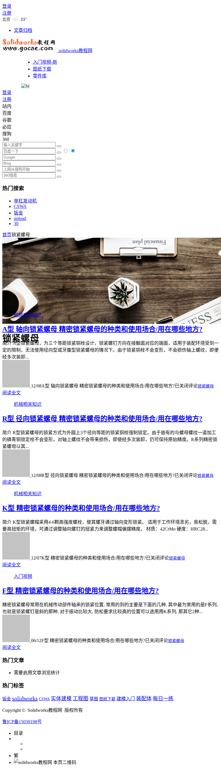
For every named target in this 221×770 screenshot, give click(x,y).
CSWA (20, 206)
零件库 (40, 75)
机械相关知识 (27, 315)
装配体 (144, 698)
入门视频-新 (45, 62)
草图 (93, 698)
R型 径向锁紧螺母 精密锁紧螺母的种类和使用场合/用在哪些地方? (102, 418)
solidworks (25, 698)
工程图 (80, 698)
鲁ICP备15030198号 (22, 721)
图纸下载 (42, 69)
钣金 (18, 212)
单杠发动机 (25, 200)
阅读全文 (11, 392)
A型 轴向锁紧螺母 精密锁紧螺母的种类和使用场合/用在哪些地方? (102, 329)
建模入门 (126, 698)
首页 (7, 234)
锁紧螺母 (206, 386)
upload (20, 218)
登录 (7, 6)
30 (16, 223)
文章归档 (23, 30)
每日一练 (163, 698)
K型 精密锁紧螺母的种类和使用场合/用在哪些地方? (81, 508)
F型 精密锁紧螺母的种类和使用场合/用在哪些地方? (80, 590)
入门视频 (23, 576)
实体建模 (61, 698)
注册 (7, 13)
